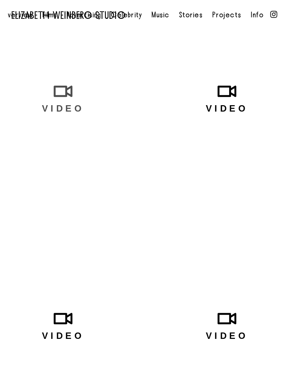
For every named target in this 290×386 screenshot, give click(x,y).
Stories (191, 15)
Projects (226, 15)
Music (160, 15)
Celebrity (126, 15)
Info (257, 15)
